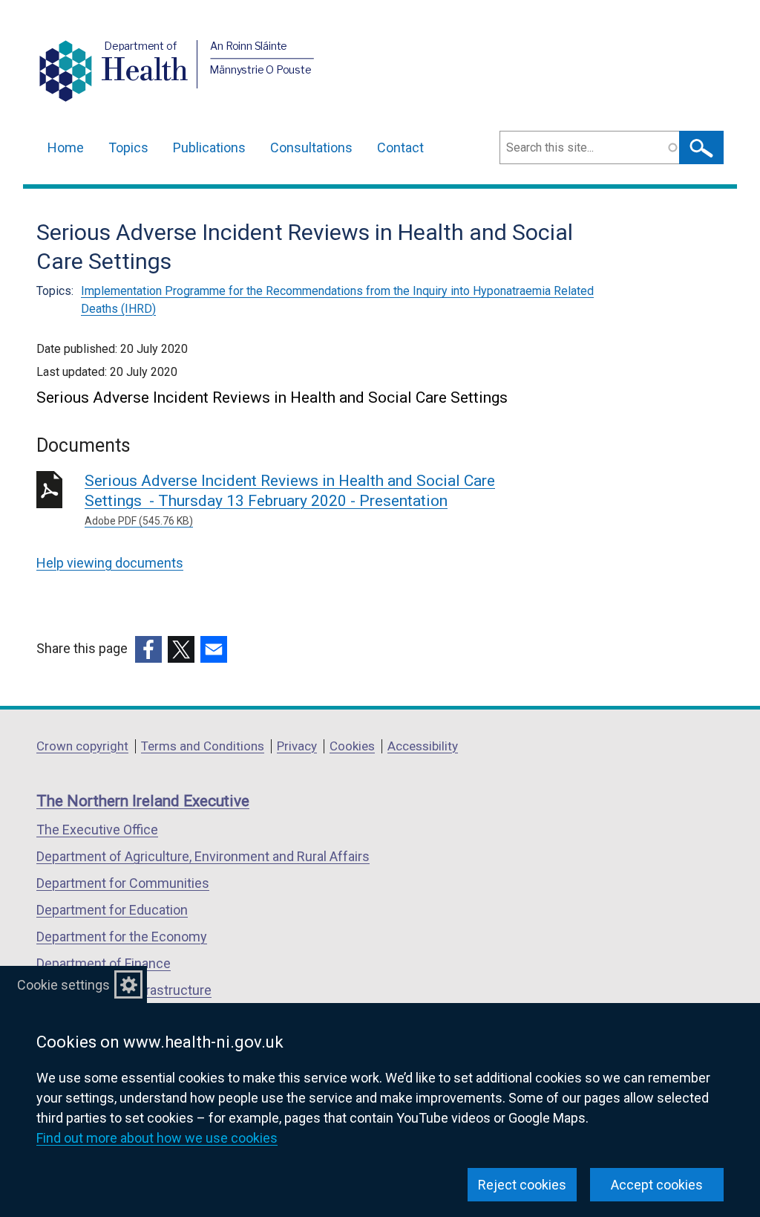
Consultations (311, 147)
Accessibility (422, 746)
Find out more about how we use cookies (157, 1138)
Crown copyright (82, 746)
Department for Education (112, 910)
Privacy (297, 746)
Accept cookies (657, 1184)
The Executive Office (97, 829)
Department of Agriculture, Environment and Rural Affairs (203, 856)
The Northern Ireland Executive (142, 801)
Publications (209, 147)
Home (66, 147)
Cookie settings (63, 985)
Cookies (352, 746)
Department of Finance (103, 963)
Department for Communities (122, 883)
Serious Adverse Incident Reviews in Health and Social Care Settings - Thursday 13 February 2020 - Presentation (290, 499)
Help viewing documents (109, 563)
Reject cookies (522, 1184)
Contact (400, 147)
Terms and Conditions (202, 746)
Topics (128, 147)
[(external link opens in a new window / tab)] (148, 649)
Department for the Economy (121, 936)
